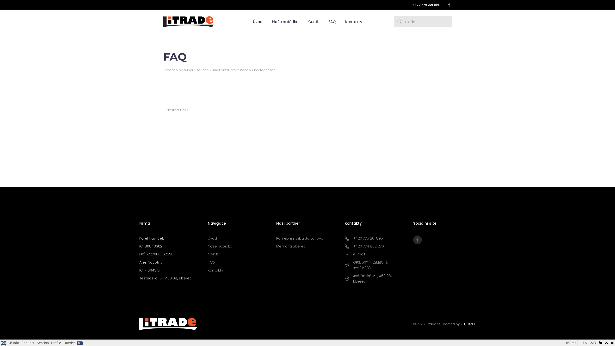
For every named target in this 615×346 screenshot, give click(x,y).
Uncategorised (264, 70)
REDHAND (468, 324)
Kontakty (353, 21)
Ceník (313, 21)
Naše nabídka (220, 246)
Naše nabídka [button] (285, 21)
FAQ (332, 21)
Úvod (258, 21)
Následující (176, 109)
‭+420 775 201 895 (426, 4)
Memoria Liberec (291, 246)
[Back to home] (188, 21)
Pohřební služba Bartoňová (299, 238)
